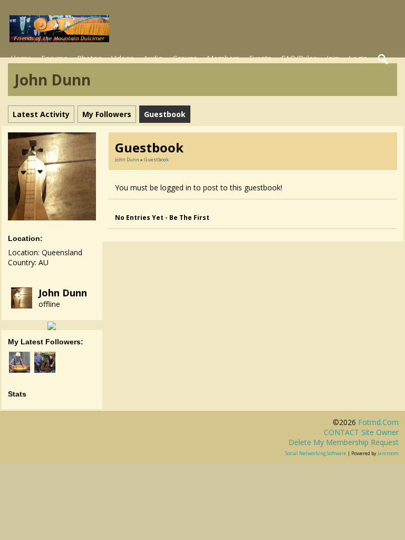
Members (223, 58)
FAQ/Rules (299, 58)
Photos (89, 58)
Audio (153, 58)
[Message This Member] (51, 325)
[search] (383, 60)
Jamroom (388, 453)
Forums (54, 58)
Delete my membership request (343, 442)
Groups (184, 58)
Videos (122, 58)
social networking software (315, 453)
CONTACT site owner (361, 432)
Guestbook (156, 159)
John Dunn (62, 292)
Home (21, 58)
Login (358, 58)
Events (260, 58)
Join (332, 58)
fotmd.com (378, 422)
